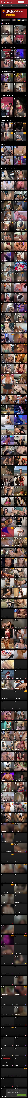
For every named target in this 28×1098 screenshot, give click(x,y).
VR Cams (4, 144)
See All (25, 23)
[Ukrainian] (19, 20)
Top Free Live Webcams (8, 47)
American (6, 23)
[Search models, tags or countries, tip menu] (26, 5)
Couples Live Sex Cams (8, 71)
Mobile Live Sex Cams (7, 95)
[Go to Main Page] (8, 2)
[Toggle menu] (1, 2)
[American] (14, 20)
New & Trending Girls (7, 120)
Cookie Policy (16, 1092)
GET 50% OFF (10, 15)
